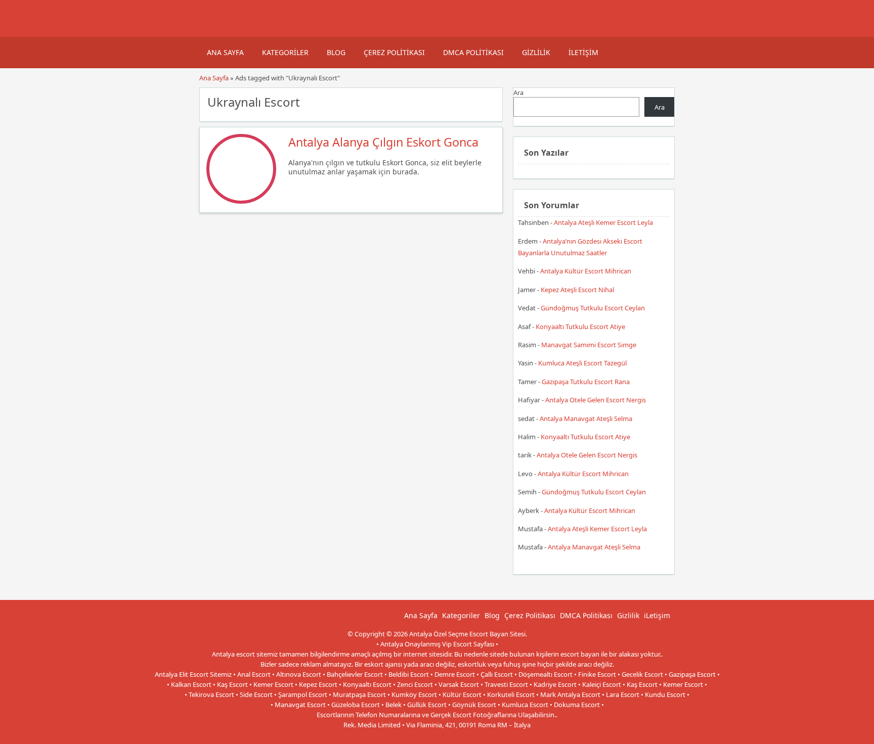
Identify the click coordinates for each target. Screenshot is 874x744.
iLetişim (583, 52)
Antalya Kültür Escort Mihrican (585, 270)
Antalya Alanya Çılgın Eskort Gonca (383, 142)
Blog (336, 52)
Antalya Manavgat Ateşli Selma (586, 418)
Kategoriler (285, 52)
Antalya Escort (404, 734)
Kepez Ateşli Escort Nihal (577, 289)
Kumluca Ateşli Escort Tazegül (582, 362)
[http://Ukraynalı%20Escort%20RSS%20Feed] (490, 101)
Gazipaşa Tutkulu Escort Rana (586, 381)
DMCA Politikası (473, 52)
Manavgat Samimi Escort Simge (588, 344)
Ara (518, 92)
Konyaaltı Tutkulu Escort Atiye (580, 326)
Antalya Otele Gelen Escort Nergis (595, 399)
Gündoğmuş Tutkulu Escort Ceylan (593, 307)
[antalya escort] (212, 31)
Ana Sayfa (225, 52)
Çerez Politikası (394, 52)
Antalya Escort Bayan (459, 734)
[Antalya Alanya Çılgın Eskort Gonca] (241, 201)
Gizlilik (536, 52)
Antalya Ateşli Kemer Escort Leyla (603, 222)
